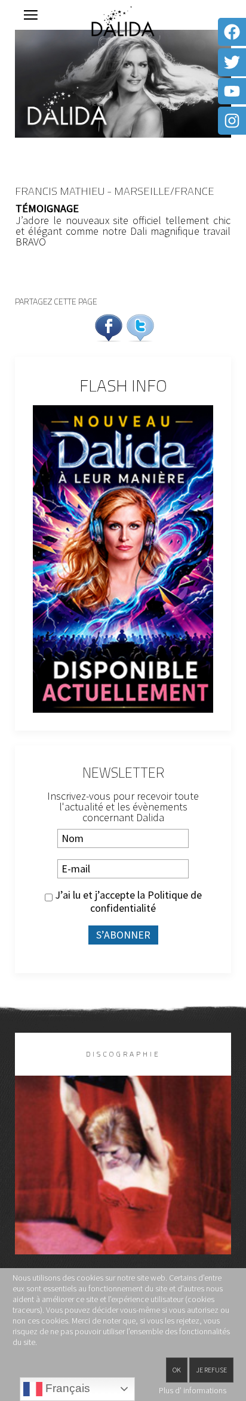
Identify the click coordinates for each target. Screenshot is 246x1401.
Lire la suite (123, 1184)
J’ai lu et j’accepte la (127, 902)
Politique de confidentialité (146, 901)
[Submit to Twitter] (140, 326)
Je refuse (211, 1369)
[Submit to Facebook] (108, 326)
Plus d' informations (192, 1390)
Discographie (123, 1054)
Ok (177, 1369)
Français (66, 1388)
